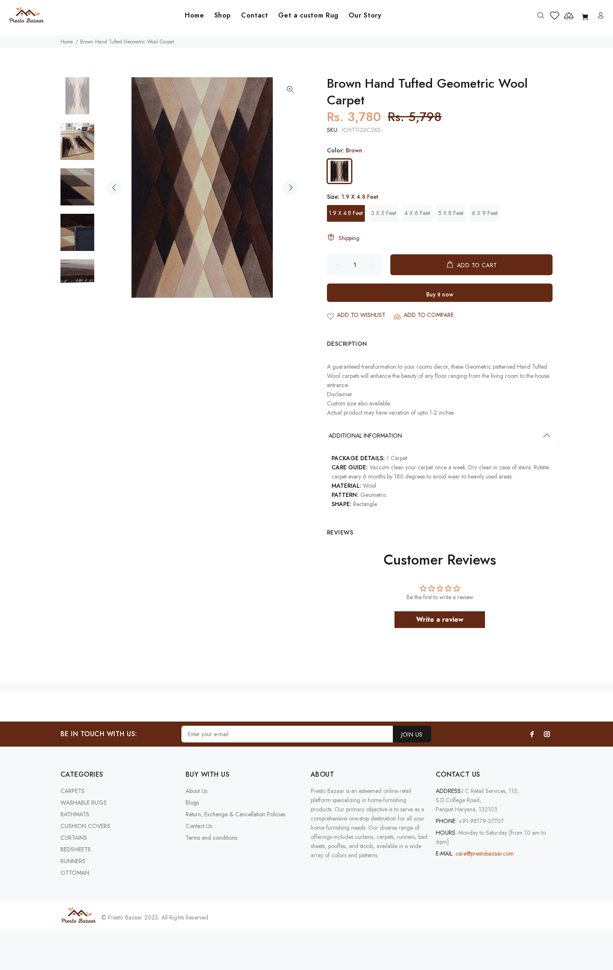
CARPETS (72, 791)
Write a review (439, 619)
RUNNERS (72, 861)
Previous (114, 187)
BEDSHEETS (75, 849)
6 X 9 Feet (484, 213)
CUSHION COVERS (85, 826)
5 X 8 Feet (450, 213)
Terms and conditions (211, 837)
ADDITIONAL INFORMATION (365, 435)
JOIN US (412, 734)
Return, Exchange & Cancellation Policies (235, 814)
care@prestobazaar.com (484, 853)
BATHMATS (74, 814)
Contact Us (199, 826)
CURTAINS (73, 837)
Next (290, 187)
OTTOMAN (74, 873)
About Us (196, 791)
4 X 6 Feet (417, 213)
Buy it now (439, 294)
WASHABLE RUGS (83, 802)
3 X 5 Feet (383, 213)
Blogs (192, 802)
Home (66, 42)
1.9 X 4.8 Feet (346, 213)
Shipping (349, 238)
